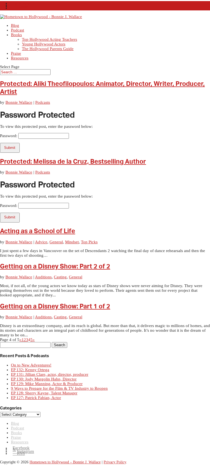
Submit (9, 148)
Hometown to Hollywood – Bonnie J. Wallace (65, 462)
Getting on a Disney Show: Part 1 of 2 (55, 307)
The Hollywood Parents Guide (48, 49)
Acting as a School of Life (37, 231)
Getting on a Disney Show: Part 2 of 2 (55, 267)
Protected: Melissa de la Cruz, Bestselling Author (73, 162)
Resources (19, 58)
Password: (9, 136)
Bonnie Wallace (18, 102)
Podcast (17, 30)
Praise (16, 53)
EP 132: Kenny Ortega (30, 370)
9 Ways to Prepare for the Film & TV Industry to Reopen (59, 388)
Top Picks (89, 242)
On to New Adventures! (31, 365)
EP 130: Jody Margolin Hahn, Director (44, 379)
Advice (41, 242)
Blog (15, 25)
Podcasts (42, 102)
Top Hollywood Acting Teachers (49, 39)
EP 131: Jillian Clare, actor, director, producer (49, 374)
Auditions (43, 277)
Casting (60, 277)
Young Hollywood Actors (43, 44)
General (56, 242)
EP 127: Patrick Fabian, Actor (36, 397)
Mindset (72, 242)
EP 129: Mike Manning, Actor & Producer (47, 384)
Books (16, 35)
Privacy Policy (115, 462)
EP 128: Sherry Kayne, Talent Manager (44, 393)
